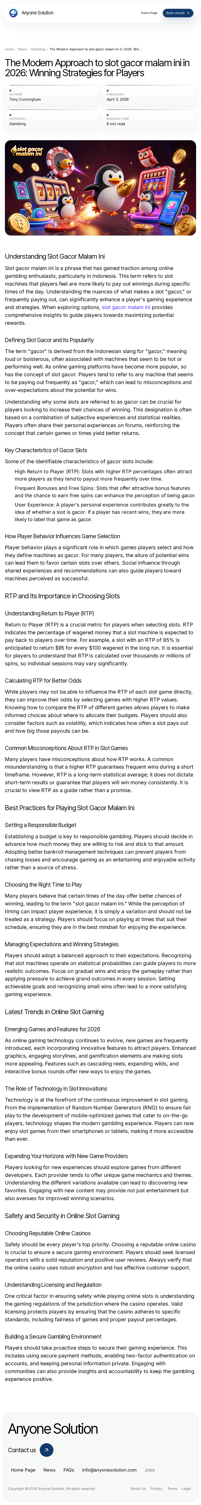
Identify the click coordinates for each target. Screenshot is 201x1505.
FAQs (68, 1470)
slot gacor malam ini (126, 307)
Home (9, 49)
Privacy (157, 1488)
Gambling (38, 49)
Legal (186, 1488)
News (22, 49)
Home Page (23, 1470)
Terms (172, 1488)
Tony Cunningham (25, 99)
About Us (138, 1488)
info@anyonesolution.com (109, 1470)
